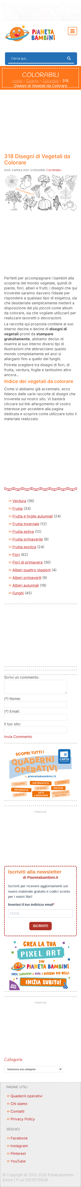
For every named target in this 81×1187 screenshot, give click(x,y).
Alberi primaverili (26, 577)
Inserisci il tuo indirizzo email (30, 904)
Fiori (16, 554)
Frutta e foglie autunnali (32, 516)
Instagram (19, 1146)
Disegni (32, 80)
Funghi (18, 593)
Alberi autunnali (25, 585)
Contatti (17, 1111)
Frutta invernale (25, 524)
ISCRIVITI (40, 926)
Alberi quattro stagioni (31, 570)
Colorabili (50, 80)
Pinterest (18, 1153)
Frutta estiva (23, 531)
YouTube (18, 1161)
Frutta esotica (24, 547)
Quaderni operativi (26, 1096)
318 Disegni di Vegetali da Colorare (37, 159)
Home (17, 80)
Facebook (19, 1138)
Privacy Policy (23, 1119)
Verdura (19, 501)
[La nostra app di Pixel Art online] (40, 964)
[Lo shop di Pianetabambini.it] (40, 773)
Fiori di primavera (27, 562)
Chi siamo (19, 1103)
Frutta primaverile (27, 539)
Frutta (17, 508)
